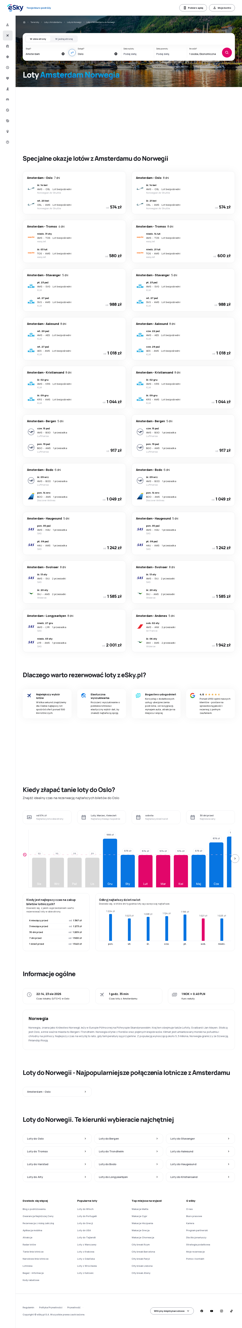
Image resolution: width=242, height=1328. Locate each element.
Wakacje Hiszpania (142, 1223)
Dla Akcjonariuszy (196, 1237)
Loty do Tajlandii (86, 1237)
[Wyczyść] (62, 53)
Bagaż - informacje (33, 1273)
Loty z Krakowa (85, 1251)
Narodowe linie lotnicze (36, 1258)
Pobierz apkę (195, 7)
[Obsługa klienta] (7, 142)
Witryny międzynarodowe (169, 1311)
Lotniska (27, 1265)
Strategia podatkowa (198, 1244)
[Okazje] (7, 110)
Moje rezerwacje (195, 1251)
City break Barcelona (143, 1251)
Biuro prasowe (194, 1216)
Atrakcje (27, 1237)
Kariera (190, 1223)
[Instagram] (221, 1311)
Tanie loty (34, 22)
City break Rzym (141, 1244)
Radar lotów (29, 1244)
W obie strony (38, 38)
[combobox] (42, 54)
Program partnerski (197, 1230)
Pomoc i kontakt (195, 1258)
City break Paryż (141, 1258)
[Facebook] (201, 1311)
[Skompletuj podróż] (7, 121)
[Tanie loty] (7, 35)
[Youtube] (211, 1311)
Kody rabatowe (31, 1280)
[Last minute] (7, 67)
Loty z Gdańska (86, 1258)
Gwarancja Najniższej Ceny (38, 1216)
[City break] (7, 89)
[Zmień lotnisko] (72, 52)
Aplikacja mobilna (32, 1230)
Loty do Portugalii (87, 1216)
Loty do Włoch (85, 1209)
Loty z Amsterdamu (53, 22)
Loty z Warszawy (86, 1244)
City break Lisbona (142, 1265)
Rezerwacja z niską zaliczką (38, 1223)
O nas (189, 1209)
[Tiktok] (231, 1311)
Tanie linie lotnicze (33, 1251)
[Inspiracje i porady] (7, 131)
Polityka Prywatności (50, 1307)
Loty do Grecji (85, 1223)
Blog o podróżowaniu (34, 1209)
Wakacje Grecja (141, 1230)
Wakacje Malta (140, 1209)
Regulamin (28, 1307)
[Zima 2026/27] (7, 57)
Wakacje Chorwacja (143, 1237)
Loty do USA (84, 1230)
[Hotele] (7, 99)
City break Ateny (141, 1273)
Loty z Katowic (85, 1273)
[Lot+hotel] (7, 25)
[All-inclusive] (7, 78)
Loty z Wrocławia (87, 1265)
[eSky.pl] (24, 22)
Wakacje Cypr (139, 1216)
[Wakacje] (7, 46)
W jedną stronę (64, 38)
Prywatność (73, 1307)
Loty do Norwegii (74, 22)
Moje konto (224, 7)
